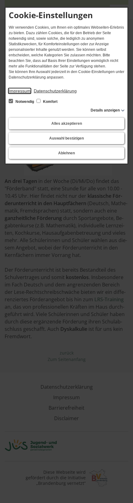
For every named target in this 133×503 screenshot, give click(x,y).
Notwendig (25, 101)
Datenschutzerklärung (55, 90)
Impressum (20, 90)
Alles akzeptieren (66, 123)
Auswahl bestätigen (66, 138)
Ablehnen (66, 153)
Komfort (50, 101)
